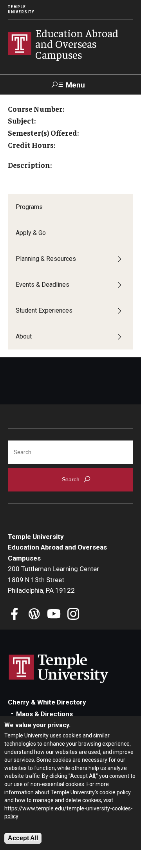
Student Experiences (44, 310)
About (24, 336)
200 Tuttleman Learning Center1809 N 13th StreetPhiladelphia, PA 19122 (53, 579)
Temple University (21, 9)
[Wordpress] (34, 615)
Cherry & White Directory (47, 702)
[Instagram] (73, 615)
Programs (29, 207)
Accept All (23, 838)
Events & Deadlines (42, 284)
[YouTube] (54, 615)
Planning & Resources (46, 258)
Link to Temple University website (59, 668)
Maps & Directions (44, 714)
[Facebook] (15, 615)
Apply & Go (31, 233)
